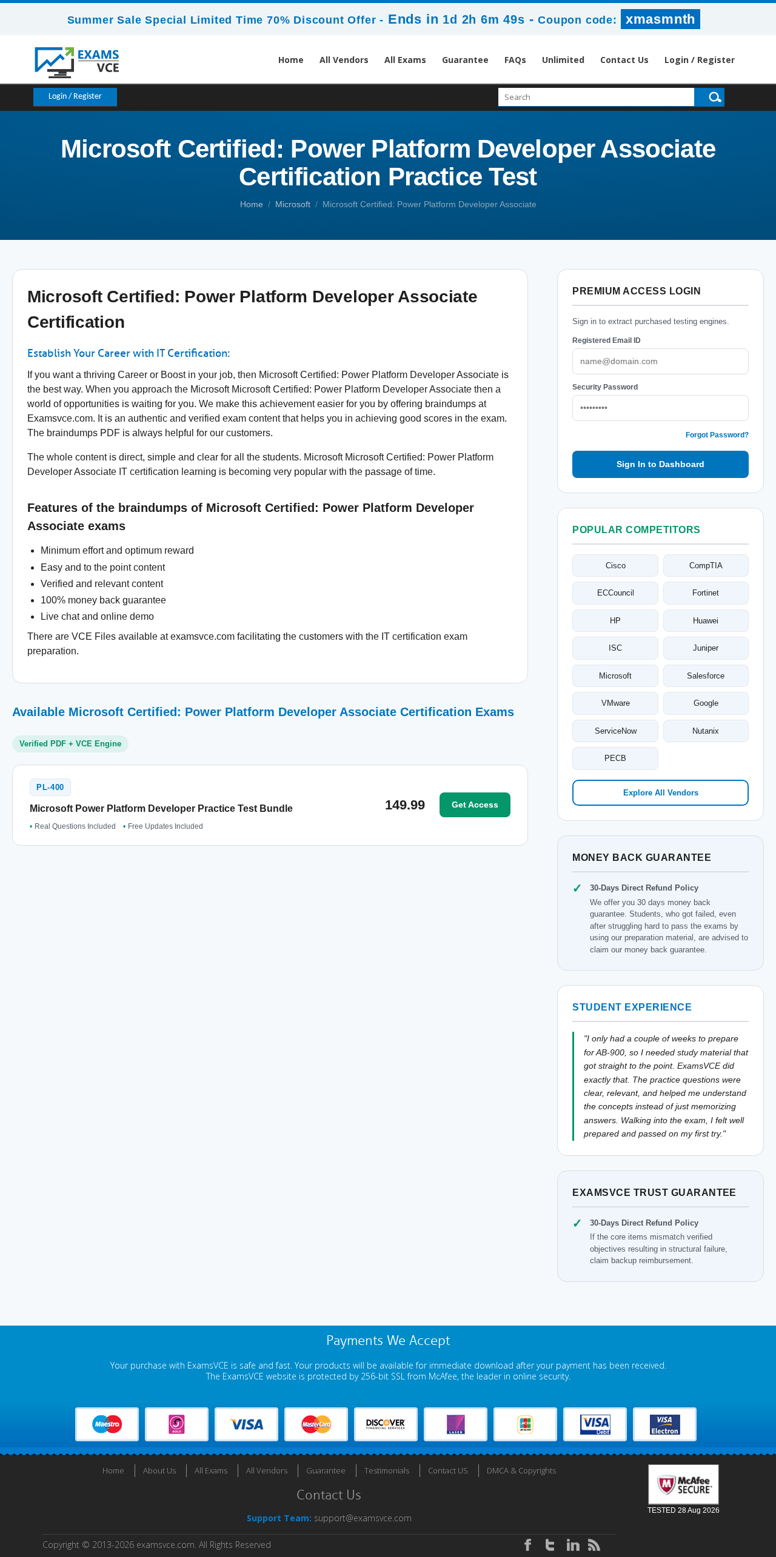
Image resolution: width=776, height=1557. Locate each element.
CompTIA (706, 565)
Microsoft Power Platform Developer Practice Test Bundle (161, 808)
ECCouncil (615, 592)
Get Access (475, 804)
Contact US (448, 1470)
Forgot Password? (717, 435)
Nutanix (705, 730)
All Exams (405, 59)
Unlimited (563, 59)
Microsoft (292, 204)
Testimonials (386, 1470)
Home (291, 59)
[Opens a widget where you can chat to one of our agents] (693, 1488)
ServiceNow (616, 730)
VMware (615, 703)
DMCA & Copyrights (521, 1470)
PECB (615, 758)
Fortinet (705, 592)
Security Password (605, 387)
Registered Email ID (606, 340)
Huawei (705, 620)
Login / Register (699, 59)
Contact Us (624, 59)
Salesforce (705, 675)
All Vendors (344, 59)
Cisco (616, 565)
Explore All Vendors (660, 792)
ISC (615, 647)
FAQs (515, 59)
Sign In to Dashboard (660, 464)
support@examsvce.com (363, 1518)
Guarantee (465, 59)
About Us (159, 1470)
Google (706, 703)
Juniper (705, 647)
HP (615, 620)
